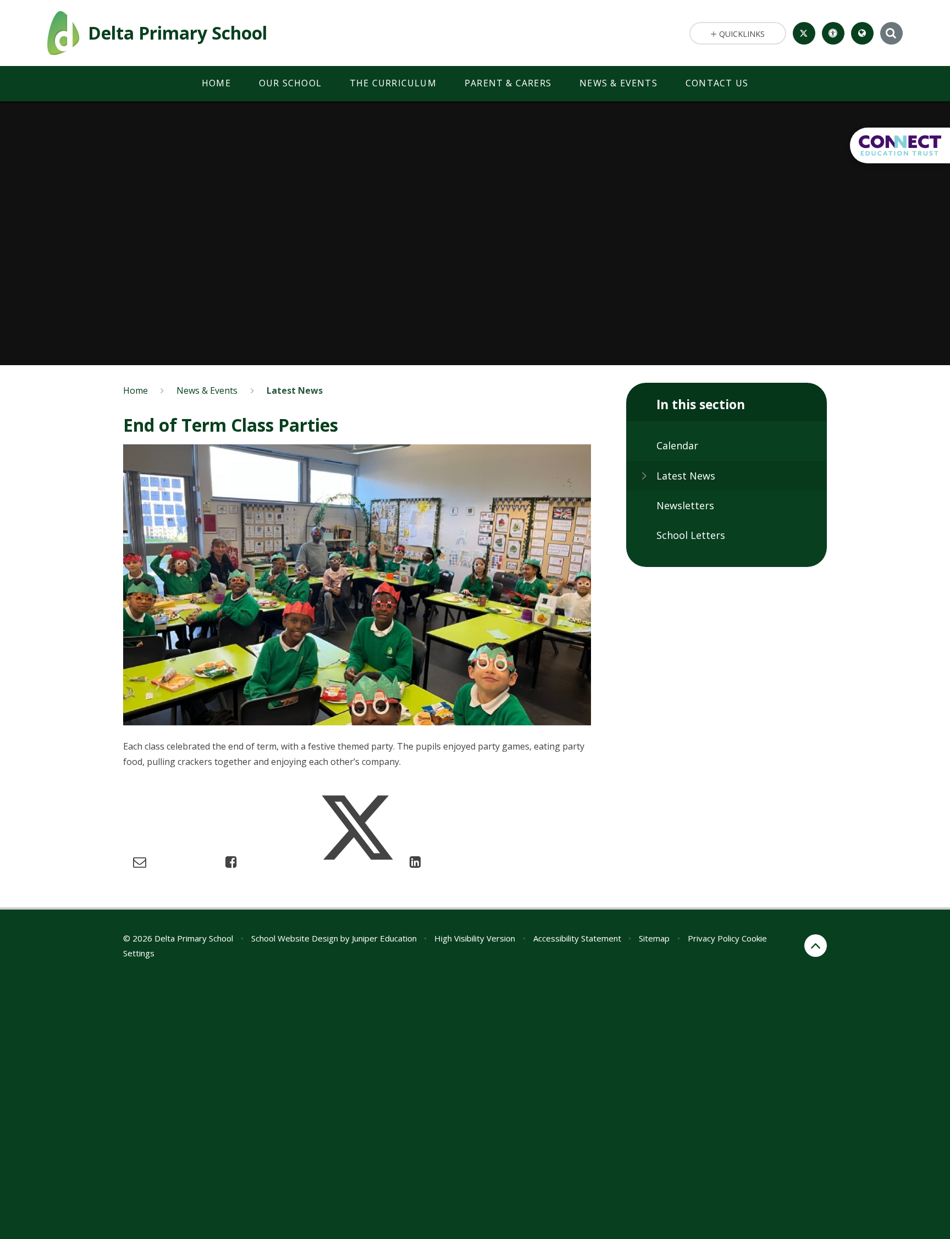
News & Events (207, 390)
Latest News (295, 390)
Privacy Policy (713, 938)
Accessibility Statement (577, 938)
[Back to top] (815, 945)
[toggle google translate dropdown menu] (862, 33)
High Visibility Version (474, 938)
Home (135, 390)
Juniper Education (384, 938)
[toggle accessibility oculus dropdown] (833, 33)
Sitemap (654, 938)
